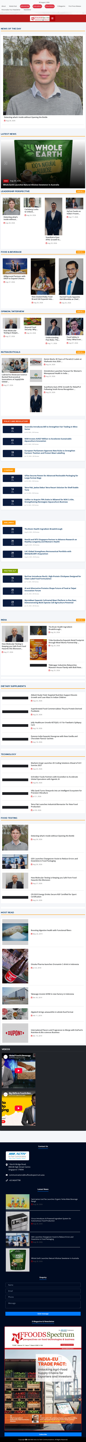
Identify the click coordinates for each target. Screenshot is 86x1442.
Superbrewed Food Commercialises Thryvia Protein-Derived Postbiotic (56, 710)
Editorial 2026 (24, 6)
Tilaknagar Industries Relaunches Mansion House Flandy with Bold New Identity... (65, 666)
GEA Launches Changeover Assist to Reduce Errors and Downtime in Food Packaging (54, 860)
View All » (80, 191)
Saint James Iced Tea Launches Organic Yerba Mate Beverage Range (33, 185)
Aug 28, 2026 (15, 181)
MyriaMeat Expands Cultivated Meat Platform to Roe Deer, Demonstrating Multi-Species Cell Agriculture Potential (51, 601)
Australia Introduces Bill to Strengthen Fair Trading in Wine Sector (51, 428)
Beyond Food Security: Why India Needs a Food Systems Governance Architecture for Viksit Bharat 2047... (31, 328)
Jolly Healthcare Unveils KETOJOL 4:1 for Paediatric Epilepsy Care (56, 723)
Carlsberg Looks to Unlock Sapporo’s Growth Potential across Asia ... (32, 210)
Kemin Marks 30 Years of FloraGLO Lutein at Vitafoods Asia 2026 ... (63, 360)
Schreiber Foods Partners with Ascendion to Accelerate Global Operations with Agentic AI (54, 778)
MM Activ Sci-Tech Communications (42, 1440)
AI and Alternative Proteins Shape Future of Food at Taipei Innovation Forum (50, 589)
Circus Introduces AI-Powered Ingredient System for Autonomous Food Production (51, 1219)
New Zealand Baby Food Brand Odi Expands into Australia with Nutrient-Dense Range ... (42, 298)
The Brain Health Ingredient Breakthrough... (60, 628)
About (4, 6)
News (6, 181)
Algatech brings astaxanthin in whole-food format (52, 1012)
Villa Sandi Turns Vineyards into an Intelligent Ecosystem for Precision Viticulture (56, 792)
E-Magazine (61, 6)
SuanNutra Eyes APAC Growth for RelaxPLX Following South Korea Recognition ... (53, 238)
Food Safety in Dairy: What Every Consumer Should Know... (74, 338)
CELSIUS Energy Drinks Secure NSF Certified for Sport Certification (53, 895)
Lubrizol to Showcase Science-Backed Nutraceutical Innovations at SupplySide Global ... (14, 378)
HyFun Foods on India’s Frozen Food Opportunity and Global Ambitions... (74, 212)
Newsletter (27, 10)
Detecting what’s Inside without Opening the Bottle (25, 117)
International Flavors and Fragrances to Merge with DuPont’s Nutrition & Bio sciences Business (57, 1031)
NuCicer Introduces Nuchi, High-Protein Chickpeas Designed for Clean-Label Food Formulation (53, 577)
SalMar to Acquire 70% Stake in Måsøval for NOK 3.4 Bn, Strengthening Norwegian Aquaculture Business (49, 500)
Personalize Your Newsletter (11, 10)
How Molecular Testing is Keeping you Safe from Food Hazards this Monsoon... (11, 331)
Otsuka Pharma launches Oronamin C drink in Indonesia (55, 964)
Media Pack (13, 6)
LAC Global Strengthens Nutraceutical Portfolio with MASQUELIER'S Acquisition (48, 552)
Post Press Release (75, 6)
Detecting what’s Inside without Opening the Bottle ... (11, 218)
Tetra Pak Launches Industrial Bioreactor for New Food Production (54, 805)
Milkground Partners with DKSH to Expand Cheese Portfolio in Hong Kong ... (14, 277)
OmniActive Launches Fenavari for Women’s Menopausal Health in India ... (63, 372)
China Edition (49, 6)
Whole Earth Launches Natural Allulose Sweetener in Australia (55, 1258)
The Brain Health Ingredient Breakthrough (43, 529)
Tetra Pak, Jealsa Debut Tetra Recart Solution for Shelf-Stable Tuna (51, 488)
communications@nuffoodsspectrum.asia (26, 1175)
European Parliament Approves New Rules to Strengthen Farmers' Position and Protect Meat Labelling (50, 452)
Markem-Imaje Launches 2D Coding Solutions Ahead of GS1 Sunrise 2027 (56, 764)
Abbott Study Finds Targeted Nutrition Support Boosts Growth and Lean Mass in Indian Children (54, 696)
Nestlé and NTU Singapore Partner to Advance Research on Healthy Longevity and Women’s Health (51, 540)
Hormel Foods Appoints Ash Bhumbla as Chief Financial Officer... (70, 298)
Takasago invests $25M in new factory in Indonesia (52, 994)
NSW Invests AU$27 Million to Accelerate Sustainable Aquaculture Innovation (48, 440)
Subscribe (43, 1434)
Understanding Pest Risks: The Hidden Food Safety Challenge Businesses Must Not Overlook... (53, 338)
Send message (43, 1314)
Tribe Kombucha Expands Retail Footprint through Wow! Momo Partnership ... (66, 641)
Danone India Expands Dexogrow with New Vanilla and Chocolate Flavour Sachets (54, 737)
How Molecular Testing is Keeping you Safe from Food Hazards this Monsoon (54, 879)
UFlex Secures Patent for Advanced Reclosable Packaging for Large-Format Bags (51, 477)
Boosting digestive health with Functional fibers (51, 930)
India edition (37, 6)
